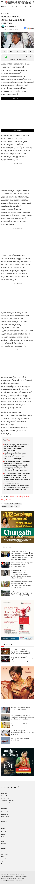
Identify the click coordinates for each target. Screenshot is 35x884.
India (11, 6)
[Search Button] (34, 2)
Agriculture (4, 854)
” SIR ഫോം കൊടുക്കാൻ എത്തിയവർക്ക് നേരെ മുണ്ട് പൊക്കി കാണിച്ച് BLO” (22, 732)
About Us (4, 793)
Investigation (5, 811)
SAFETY (17, 506)
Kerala (3, 6)
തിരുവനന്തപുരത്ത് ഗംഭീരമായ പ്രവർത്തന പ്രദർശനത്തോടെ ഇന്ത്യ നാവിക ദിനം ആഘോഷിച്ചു (22, 717)
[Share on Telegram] (24, 51)
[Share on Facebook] (11, 51)
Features (4, 819)
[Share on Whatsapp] (4, 51)
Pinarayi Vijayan (7, 506)
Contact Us (4, 795)
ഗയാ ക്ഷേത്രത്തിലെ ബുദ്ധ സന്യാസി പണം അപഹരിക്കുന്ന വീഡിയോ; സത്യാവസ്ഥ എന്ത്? (21, 651)
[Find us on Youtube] (15, 787)
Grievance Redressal (7, 803)
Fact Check (4, 814)
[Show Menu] (2, 2)
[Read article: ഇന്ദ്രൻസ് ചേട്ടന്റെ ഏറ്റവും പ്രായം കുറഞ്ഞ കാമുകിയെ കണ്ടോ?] (5, 725)
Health (3, 856)
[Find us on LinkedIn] (11, 787)
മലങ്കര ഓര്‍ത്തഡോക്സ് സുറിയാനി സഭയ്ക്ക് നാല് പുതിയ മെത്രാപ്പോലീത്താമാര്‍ (22, 564)
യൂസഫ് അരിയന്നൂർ (11, 26)
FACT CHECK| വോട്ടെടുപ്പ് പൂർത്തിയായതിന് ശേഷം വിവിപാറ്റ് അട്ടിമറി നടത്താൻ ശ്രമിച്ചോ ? (22, 659)
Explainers (4, 821)
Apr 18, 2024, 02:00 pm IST (12, 29)
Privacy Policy (5, 798)
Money (3, 863)
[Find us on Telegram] (18, 787)
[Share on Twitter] (17, 51)
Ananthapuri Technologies (15, 880)
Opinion (3, 823)
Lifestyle (3, 859)
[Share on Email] (31, 51)
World (18, 6)
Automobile (4, 851)
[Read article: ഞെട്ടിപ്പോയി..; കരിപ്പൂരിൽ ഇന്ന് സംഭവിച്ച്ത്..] (5, 740)
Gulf (25, 6)
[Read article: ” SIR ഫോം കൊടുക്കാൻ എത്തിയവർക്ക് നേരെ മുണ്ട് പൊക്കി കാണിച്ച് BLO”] (5, 733)
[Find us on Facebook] (1, 787)
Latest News (4, 831)
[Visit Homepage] (18, 2)
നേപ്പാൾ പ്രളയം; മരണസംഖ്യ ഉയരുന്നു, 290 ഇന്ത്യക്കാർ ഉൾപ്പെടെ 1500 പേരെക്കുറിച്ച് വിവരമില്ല (22, 592)
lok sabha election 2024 (13, 503)
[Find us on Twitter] (5, 787)
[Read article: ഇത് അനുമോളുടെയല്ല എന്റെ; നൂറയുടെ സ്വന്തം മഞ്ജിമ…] (5, 710)
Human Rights (5, 816)
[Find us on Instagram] (8, 787)
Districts (3, 843)
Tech (2, 861)
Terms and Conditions (7, 800)
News (7, 13)
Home (2, 13)
